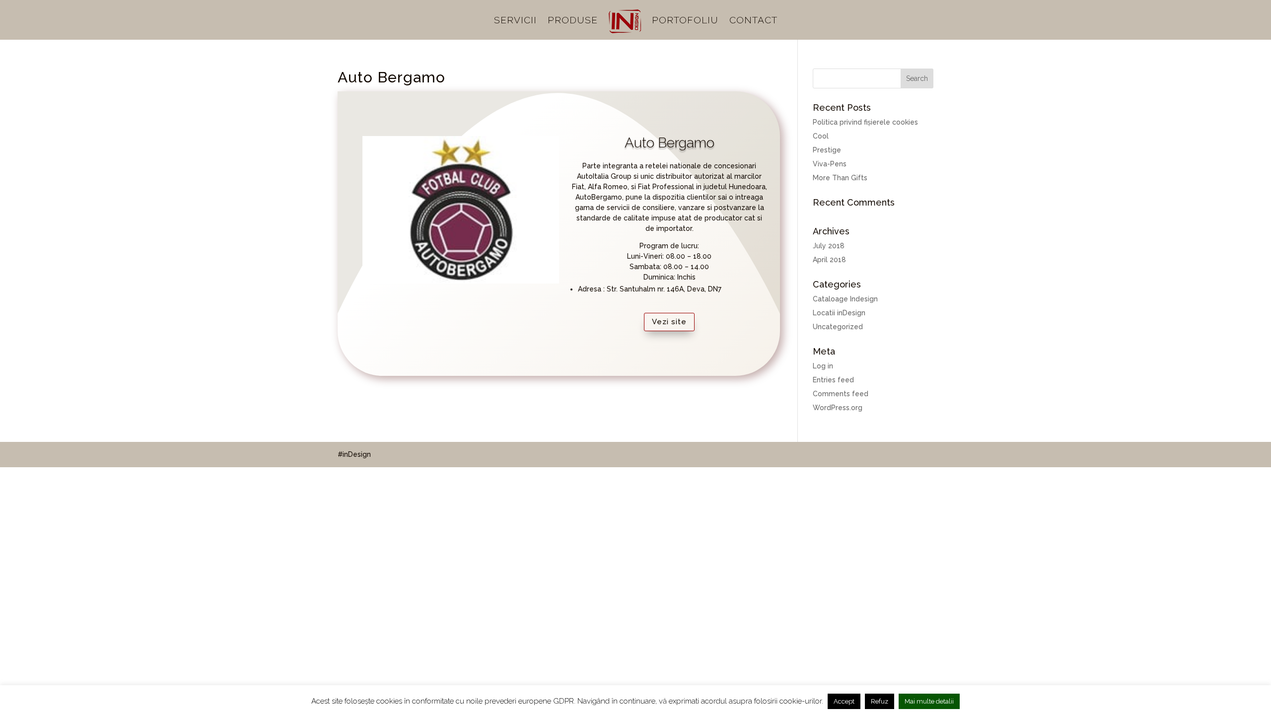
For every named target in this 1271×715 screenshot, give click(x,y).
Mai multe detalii (929, 701)
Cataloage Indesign (845, 299)
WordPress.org (837, 408)
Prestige (827, 150)
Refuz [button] (879, 701)
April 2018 (829, 260)
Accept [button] (844, 701)
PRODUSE (573, 20)
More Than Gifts (840, 178)
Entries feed (833, 380)
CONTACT (753, 20)
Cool (821, 136)
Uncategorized (838, 327)
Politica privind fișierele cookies (865, 122)
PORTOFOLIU (685, 20)
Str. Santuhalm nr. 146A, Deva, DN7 (664, 289)
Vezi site (669, 321)
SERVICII (515, 20)
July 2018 (829, 246)
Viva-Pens (830, 164)
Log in (823, 366)
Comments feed (840, 394)
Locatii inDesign (839, 313)
